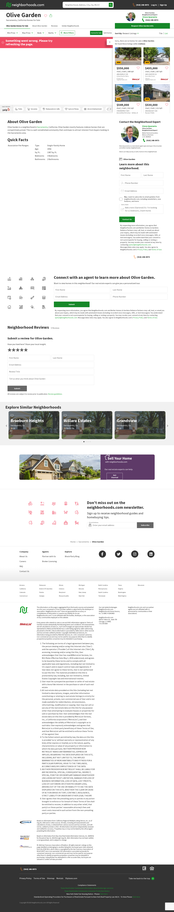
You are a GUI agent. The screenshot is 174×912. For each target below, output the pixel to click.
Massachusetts (64, 596)
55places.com (71, 878)
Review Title (14, 372)
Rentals (59, 878)
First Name (125, 175)
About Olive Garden (39, 26)
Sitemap (50, 878)
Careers (22, 561)
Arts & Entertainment (94, 109)
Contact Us (24, 571)
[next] (139, 56)
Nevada (81, 589)
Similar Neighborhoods (70, 26)
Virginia (120, 589)
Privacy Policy (142, 249)
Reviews (54, 26)
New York (82, 596)
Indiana (61, 589)
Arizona (22, 585)
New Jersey (82, 592)
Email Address (131, 191)
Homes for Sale (96, 33)
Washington (122, 592)
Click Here (104, 894)
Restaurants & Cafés (53, 109)
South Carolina (103, 592)
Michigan (82, 585)
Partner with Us (49, 556)
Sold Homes (107, 33)
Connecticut (23, 596)
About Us (23, 556)
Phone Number (131, 183)
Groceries (34, 109)
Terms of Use (157, 249)
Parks (20, 109)
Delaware (42, 585)
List (166, 33)
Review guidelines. (55, 394)
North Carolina (103, 585)
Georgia (41, 596)
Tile (160, 33)
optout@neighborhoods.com (140, 245)
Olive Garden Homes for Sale (17, 26)
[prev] (117, 56)
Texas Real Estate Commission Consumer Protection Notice (87, 891)
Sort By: (118, 33)
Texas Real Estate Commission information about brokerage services (87, 888)
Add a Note (124, 204)
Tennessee (101, 596)
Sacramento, (11, 20)
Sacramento (42, 127)
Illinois (61, 585)
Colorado (22, 592)
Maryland (62, 592)
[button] (110, 42)
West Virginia (122, 596)
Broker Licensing (49, 561)
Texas (120, 585)
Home (73, 541)
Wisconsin (141, 585)
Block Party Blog (72, 556)
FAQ (21, 566)
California (22, 20)
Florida (41, 592)
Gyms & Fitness (73, 109)
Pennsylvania (102, 589)
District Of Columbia (45, 589)
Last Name (148, 175)
